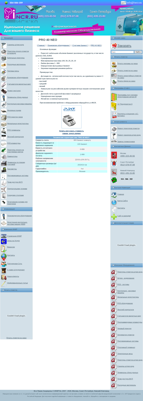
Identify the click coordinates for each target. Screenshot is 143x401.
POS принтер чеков (15, 117)
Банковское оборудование (17, 78)
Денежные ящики (14, 110)
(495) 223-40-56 (47, 16)
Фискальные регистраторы (18, 124)
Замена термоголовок (126, 142)
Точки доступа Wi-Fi (125, 379)
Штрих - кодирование (125, 278)
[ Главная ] (41, 45)
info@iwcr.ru (134, 2)
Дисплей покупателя (15, 137)
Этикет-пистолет (14, 91)
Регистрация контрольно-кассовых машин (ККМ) (17, 223)
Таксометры (12, 169)
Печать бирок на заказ (126, 81)
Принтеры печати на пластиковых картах (15, 151)
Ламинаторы (12, 156)
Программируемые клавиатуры (129, 322)
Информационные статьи (17, 283)
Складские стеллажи (15, 195)
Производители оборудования (19, 216)
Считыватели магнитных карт (19, 84)
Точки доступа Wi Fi (15, 182)
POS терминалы (13, 130)
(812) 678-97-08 (69, 16)
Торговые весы (13, 71)
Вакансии (11, 247)
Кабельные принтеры (16, 58)
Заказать (124, 46)
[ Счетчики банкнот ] (80, 45)
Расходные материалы (16, 64)
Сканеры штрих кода (15, 45)
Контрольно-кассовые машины (19, 104)
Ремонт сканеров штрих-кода (129, 135)
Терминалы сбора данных (17, 97)
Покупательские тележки (17, 189)
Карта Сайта (122, 201)
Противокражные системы (17, 176)
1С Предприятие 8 (124, 104)
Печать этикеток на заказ (16, 338)
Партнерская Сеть (14, 264)
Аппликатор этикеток (125, 335)
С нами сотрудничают (16, 270)
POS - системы (123, 285)
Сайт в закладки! (124, 216)
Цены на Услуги (13, 241)
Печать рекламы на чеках (127, 64)
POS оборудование (125, 303)
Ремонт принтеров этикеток (128, 128)
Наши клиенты (13, 276)
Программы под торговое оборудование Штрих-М (127, 96)
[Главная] (22, 23)
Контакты (11, 255)
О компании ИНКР (14, 236)
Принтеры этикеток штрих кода (129, 272)
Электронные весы (125, 354)
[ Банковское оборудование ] (58, 45)
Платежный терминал (126, 347)
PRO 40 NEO (96, 45)
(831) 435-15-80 (96, 16)
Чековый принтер (124, 329)
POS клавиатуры (14, 143)
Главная (120, 194)
